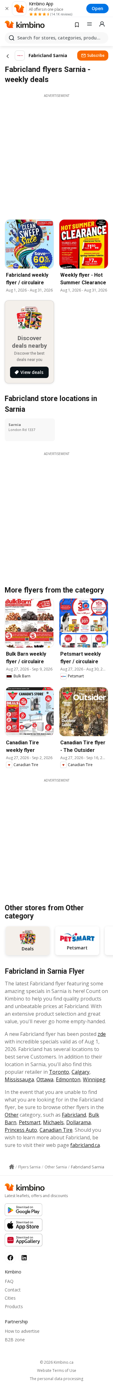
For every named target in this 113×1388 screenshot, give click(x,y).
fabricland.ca (85, 1145)
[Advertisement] (56, 155)
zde (102, 1034)
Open (97, 8)
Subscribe (96, 55)
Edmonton (68, 1079)
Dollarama (78, 1122)
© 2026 (56, 1362)
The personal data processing (56, 1378)
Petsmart (29, 1122)
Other (12, 1114)
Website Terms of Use (56, 1370)
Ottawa (44, 1079)
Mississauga (19, 1079)
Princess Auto (21, 1129)
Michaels (53, 1122)
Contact (13, 1290)
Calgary (80, 1071)
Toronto (59, 1071)
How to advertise (22, 1331)
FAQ (9, 1281)
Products (14, 1306)
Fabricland (74, 1114)
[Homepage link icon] (11, 1166)
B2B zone (15, 1340)
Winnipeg (94, 1079)
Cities (10, 1298)
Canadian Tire (56, 1129)
